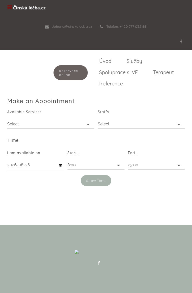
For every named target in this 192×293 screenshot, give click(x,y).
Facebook (181, 41)
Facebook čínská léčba (99, 263)
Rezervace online (68, 73)
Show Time (96, 181)
